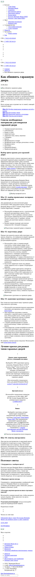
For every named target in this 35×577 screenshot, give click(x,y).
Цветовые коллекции (15, 21)
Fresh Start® (8, 311)
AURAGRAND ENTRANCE (17, 384)
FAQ (5, 557)
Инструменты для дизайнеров (14, 558)
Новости (7, 30)
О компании (8, 545)
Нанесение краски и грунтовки (15, 114)
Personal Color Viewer (11, 560)
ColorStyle (11, 10)
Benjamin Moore (13, 8)
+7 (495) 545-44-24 (9, 41)
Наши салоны (12, 33)
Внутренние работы (14, 11)
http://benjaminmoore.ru (8, 573)
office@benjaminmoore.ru (16, 565)
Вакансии (7, 549)
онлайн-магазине (21, 187)
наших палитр (10, 168)
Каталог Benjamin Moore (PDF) (18, 16)
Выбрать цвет (12, 23)
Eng (5, 35)
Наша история (9, 547)
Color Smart (11, 6)
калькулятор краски (10, 342)
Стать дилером (13, 28)
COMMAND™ (17, 401)
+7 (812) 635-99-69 (10, 38)
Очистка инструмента (12, 116)
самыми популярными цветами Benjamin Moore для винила (17, 429)
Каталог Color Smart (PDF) (16, 18)
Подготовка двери (11, 112)
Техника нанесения (10, 555)
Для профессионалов (15, 27)
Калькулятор (12, 15)
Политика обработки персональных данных (18, 550)
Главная (7, 69)
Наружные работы (14, 13)
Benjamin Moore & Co (11, 544)
